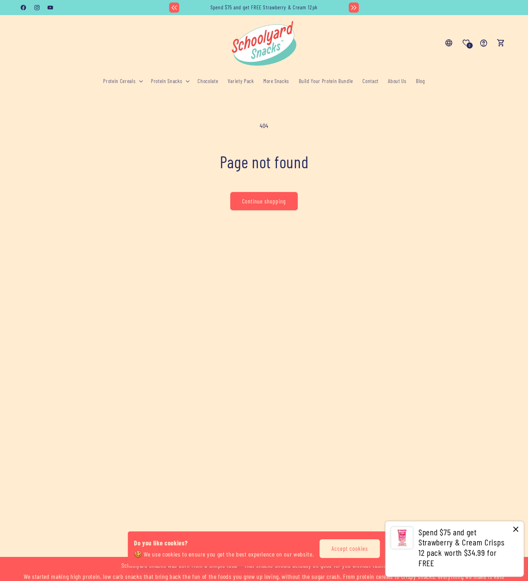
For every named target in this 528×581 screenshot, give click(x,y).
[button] (122, 81)
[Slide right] (354, 7)
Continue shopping (264, 201)
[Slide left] (174, 7)
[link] (454, 549)
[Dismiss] (516, 529)
